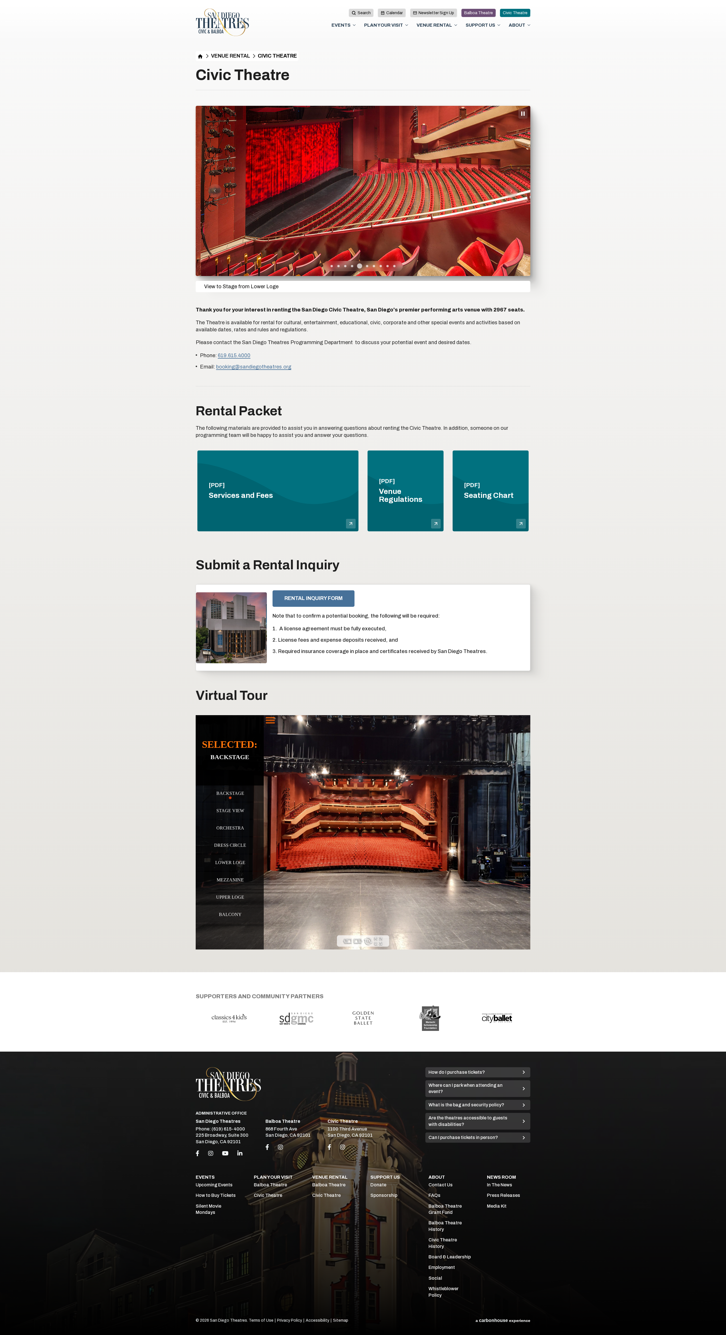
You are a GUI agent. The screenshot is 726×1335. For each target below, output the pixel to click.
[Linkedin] (239, 1153)
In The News (499, 1184)
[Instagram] (210, 1153)
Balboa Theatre (478, 13)
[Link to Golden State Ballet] (296, 1018)
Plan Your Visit (383, 25)
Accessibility (317, 1320)
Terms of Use (261, 1320)
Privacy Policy (289, 1320)
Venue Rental (434, 25)
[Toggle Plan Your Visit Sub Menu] (406, 25)
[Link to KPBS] (497, 1018)
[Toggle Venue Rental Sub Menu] (455, 25)
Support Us (480, 25)
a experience (503, 1320)
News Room (501, 1177)
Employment (442, 1267)
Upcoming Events (214, 1184)
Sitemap (340, 1320)
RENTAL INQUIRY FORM (313, 598)
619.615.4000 (234, 355)
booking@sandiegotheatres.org (253, 367)
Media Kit (496, 1206)
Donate (378, 1184)
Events (341, 25)
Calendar (394, 13)
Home (200, 56)
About (517, 25)
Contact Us (441, 1184)
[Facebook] (197, 1153)
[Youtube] (225, 1153)
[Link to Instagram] (280, 1147)
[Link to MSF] (363, 1018)
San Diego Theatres (222, 22)
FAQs (434, 1195)
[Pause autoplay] (522, 114)
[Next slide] (511, 191)
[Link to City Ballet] (430, 1018)
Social (435, 1278)
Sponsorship (383, 1195)
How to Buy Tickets (216, 1195)
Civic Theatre (515, 13)
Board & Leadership (450, 1256)
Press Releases (503, 1195)
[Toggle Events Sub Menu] (354, 25)
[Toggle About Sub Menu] (528, 25)
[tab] (332, 266)
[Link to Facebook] (267, 1147)
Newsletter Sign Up (436, 13)
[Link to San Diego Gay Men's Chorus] (229, 1018)
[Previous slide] (215, 191)
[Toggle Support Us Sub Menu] (498, 25)
